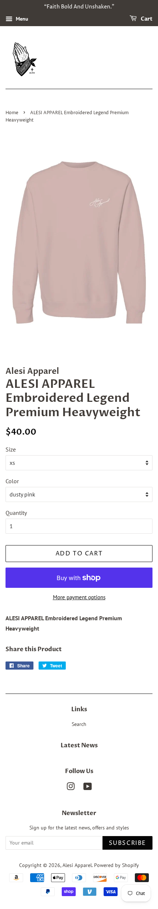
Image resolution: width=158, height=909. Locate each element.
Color (12, 481)
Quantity (16, 512)
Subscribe (127, 843)
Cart (146, 18)
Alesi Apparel (77, 865)
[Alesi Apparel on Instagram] (71, 788)
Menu (21, 18)
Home (12, 113)
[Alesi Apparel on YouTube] (87, 788)
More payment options (79, 597)
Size (11, 449)
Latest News (79, 745)
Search (79, 724)
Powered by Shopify (116, 865)
